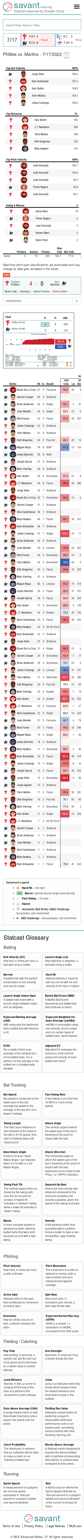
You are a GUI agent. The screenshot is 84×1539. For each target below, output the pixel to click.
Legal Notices (56, 1526)
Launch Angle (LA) (56, 957)
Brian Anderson (25, 404)
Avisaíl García (24, 461)
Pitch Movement (56, 1266)
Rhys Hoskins (41, 148)
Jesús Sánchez (25, 454)
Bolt (48, 1483)
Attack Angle (53, 1123)
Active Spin (10, 1294)
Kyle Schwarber (40, 81)
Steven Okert (43, 232)
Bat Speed (9, 1094)
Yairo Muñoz (38, 95)
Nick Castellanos (26, 512)
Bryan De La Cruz (26, 389)
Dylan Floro (42, 240)
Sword (26, 904)
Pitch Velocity (12, 1266)
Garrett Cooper (25, 397)
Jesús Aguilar (24, 785)
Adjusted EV (52, 1046)
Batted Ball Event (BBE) (60, 996)
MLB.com (75, 1526)
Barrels (8, 974)
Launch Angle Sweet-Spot (19, 996)
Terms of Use (11, 1526)
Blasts (7, 1221)
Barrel (29, 893)
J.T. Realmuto (41, 127)
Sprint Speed (11, 1483)
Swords (50, 1221)
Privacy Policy (34, 1526)
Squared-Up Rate (56, 1184)
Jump (48, 1380)
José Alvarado (40, 165)
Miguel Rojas (24, 447)
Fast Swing (29, 898)
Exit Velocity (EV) (14, 957)
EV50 (6, 1046)
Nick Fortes (23, 418)
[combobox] (42, 24)
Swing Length (12, 1123)
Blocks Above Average (59, 1444)
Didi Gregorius (42, 141)
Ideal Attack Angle (14, 1152)
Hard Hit (27, 888)
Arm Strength (53, 1351)
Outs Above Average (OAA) (20, 1408)
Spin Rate (51, 1294)
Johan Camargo (40, 102)
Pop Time (9, 1351)
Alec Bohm (38, 88)
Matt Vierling (24, 468)
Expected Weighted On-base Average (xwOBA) (60, 1019)
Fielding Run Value (56, 1408)
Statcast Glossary (26, 937)
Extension (9, 1316)
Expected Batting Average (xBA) (20, 1019)
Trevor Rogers (40, 187)
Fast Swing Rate (55, 1094)
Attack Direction (55, 1152)
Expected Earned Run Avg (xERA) (62, 1318)
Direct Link (11, 291)
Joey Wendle (24, 411)
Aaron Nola (42, 211)
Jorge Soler (38, 74)
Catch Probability (15, 1444)
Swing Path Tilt (13, 1184)
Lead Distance (13, 1380)
